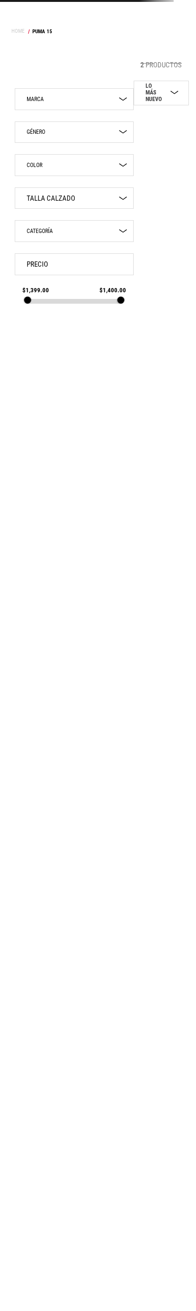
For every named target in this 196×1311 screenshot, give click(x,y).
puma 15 (42, 31)
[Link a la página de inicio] (19, 31)
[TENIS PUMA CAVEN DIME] (142, 299)
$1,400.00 (112, 290)
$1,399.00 (35, 290)
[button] (74, 132)
